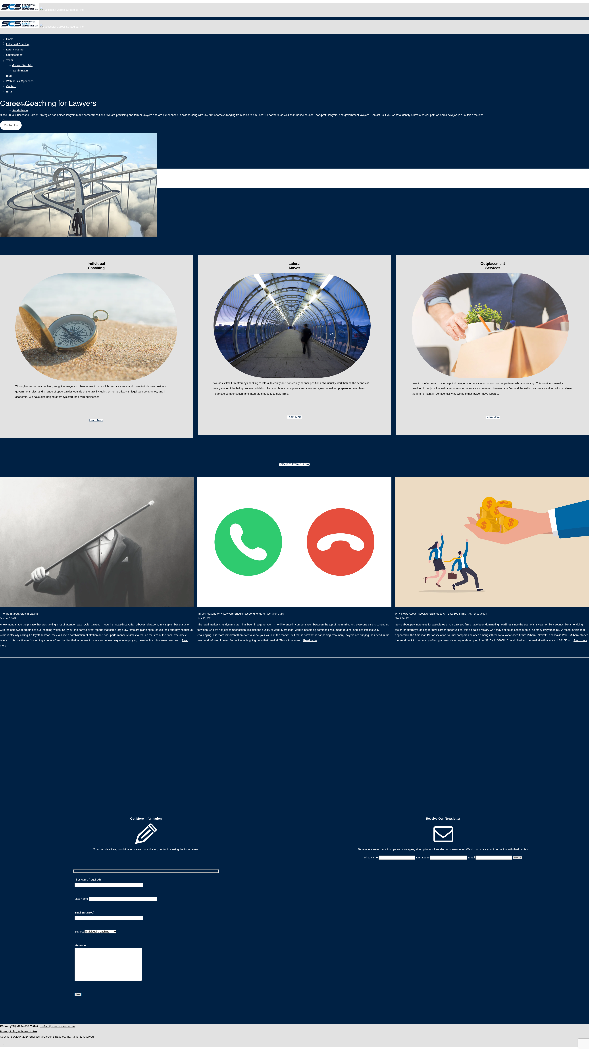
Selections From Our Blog (294, 464)
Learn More (96, 420)
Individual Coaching (18, 44)
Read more (310, 640)
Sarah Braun (20, 110)
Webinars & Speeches (19, 81)
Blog (9, 119)
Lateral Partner (14, 61)
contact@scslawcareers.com (57, 1026)
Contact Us (11, 125)
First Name (371, 857)
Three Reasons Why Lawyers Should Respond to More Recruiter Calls (240, 613)
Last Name (82, 898)
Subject (80, 931)
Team (9, 60)
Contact (11, 86)
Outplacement (14, 54)
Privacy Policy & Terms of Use (18, 1031)
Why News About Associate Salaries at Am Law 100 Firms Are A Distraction (441, 613)
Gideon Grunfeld (22, 65)
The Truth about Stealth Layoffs (19, 613)
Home (9, 39)
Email (9, 91)
